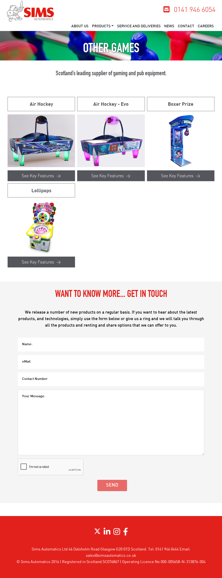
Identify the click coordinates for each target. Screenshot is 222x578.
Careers (206, 26)
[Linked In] (107, 533)
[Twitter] (97, 533)
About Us (79, 26)
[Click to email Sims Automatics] (166, 10)
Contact (186, 26)
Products (101, 26)
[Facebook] (125, 533)
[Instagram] (116, 533)
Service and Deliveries (139, 26)
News (169, 26)
